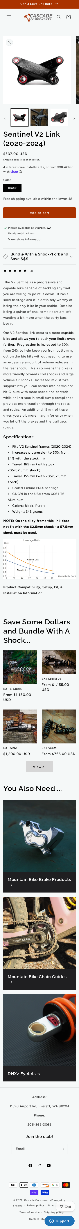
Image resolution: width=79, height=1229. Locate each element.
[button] (9, 17)
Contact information (41, 1219)
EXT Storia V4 (51, 678)
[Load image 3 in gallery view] (59, 117)
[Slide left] (5, 118)
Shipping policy (54, 1212)
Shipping (8, 159)
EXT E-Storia (12, 688)
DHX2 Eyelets (22, 1073)
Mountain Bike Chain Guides (37, 976)
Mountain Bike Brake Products (39, 879)
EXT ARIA (10, 748)
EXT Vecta (49, 748)
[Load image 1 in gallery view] (19, 117)
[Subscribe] (63, 1149)
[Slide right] (74, 118)
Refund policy (35, 1205)
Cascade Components (37, 1200)
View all (39, 767)
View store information (25, 239)
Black (12, 188)
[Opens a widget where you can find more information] (59, 1221)
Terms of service (30, 1212)
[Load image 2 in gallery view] (39, 117)
